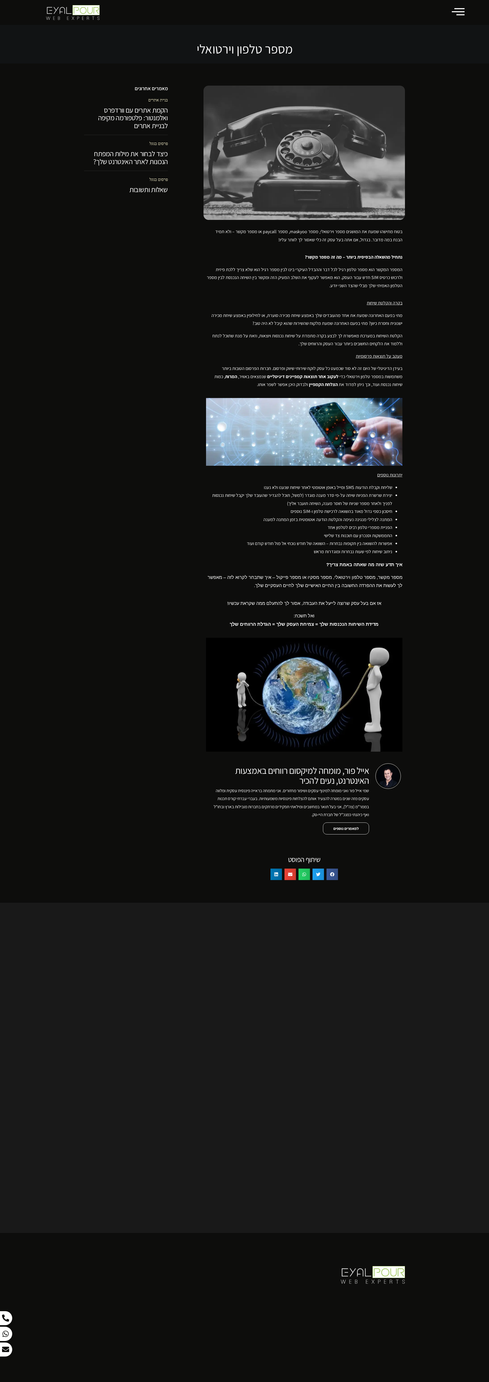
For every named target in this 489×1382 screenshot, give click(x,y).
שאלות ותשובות (148, 189)
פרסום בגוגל (159, 143)
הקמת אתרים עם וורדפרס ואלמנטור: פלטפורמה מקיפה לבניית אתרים (133, 117)
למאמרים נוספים (346, 828)
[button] (332, 874)
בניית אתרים (158, 100)
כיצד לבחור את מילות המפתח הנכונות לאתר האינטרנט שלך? (130, 157)
